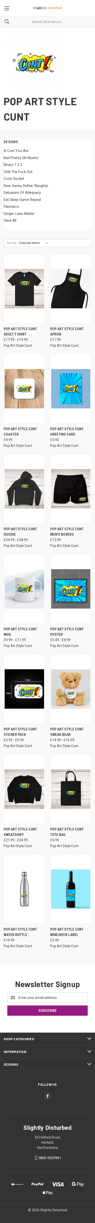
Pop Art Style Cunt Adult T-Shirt (20, 332)
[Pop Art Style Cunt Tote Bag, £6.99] (71, 789)
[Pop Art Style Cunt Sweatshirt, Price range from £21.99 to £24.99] (24, 789)
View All (10, 220)
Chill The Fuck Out (18, 172)
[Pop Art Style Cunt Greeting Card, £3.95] (71, 389)
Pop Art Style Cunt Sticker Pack (20, 732)
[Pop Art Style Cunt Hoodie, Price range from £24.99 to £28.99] (24, 489)
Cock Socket (14, 178)
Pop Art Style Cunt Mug (20, 632)
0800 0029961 (50, 1158)
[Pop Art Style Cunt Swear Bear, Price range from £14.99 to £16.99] (71, 689)
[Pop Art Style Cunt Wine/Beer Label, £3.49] (71, 889)
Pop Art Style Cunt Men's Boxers (67, 532)
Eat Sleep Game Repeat (22, 199)
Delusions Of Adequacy (22, 192)
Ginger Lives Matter (19, 213)
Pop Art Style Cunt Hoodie (20, 532)
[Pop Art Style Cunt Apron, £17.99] (71, 289)
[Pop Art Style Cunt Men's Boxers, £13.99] (71, 489)
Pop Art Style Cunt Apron (67, 332)
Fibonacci (11, 206)
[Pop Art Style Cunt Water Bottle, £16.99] (24, 889)
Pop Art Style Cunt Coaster (20, 432)
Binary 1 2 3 (13, 164)
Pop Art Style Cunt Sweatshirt (20, 832)
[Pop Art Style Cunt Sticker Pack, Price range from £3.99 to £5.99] (24, 689)
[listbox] (34, 243)
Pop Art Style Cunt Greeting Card (67, 432)
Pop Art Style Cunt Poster (67, 632)
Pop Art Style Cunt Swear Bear (67, 732)
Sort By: (12, 243)
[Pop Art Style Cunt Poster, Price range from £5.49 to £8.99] (71, 589)
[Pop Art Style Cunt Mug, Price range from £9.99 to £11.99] (24, 589)
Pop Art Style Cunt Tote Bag (67, 832)
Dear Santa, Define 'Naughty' (26, 186)
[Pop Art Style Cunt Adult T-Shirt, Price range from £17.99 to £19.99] (24, 289)
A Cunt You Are (16, 151)
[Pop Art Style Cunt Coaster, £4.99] (24, 389)
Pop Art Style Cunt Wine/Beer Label (67, 932)
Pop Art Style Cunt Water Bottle (20, 932)
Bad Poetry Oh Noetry (21, 158)
